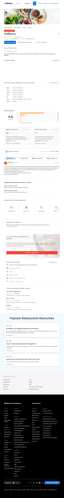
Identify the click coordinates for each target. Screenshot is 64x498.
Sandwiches (6, 384)
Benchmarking (7, 449)
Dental (15, 455)
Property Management (19, 466)
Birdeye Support (46, 433)
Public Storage (17, 469)
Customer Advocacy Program (50, 437)
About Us (34, 411)
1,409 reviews (17, 36)
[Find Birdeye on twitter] (31, 482)
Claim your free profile (31, 252)
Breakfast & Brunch (34, 389)
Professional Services (48, 413)
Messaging (6, 442)
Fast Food (5, 387)
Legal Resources (36, 439)
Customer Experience (19, 444)
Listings (6, 411)
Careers (34, 429)
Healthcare (16, 459)
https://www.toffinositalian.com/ (17, 278)
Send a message (41, 42)
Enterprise (16, 413)
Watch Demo (35, 415)
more (14, 141)
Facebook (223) (38, 158)
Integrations (7, 462)
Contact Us (35, 441)
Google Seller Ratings (7, 421)
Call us (10, 271)
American (5, 389)
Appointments (7, 432)
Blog (33, 422)
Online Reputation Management (22, 426)
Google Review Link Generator (50, 423)
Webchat (6, 427)
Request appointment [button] (14, 268)
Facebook (21, 281)
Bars (30, 384)
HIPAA (31, 489)
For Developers (46, 430)
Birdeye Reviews (36, 434)
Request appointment (26, 42)
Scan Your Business (47, 426)
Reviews (6, 413)
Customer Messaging (19, 428)
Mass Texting (7, 434)
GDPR (28, 489)
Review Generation (18, 423)
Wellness (16, 476)
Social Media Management (20, 447)
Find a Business (46, 428)
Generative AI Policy (42, 489)
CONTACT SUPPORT (52, 482)
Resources (34, 420)
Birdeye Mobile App (8, 468)
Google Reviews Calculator (49, 419)
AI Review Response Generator (50, 421)
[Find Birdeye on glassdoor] (42, 482)
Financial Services (18, 457)
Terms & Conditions (9, 489)
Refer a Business (47, 435)
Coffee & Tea (6, 382)
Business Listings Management (21, 442)
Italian (30, 382)
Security (24, 489)
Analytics (6, 460)
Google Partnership (7, 465)
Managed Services (47, 411)
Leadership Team (36, 413)
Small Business (17, 411)
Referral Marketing (18, 430)
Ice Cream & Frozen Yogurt (36, 387)
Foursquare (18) (53, 158)
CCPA (35, 489)
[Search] (34, 3)
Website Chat (17, 433)
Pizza (24, 27)
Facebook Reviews (18, 440)
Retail (15, 473)
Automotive (17, 452)
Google (13, 281)
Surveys (6, 444)
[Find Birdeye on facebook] (28, 482)
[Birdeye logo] (8, 3)
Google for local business (20, 419)
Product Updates (36, 427)
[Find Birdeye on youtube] (39, 482)
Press (33, 425)
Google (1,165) (24, 158)
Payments (6, 436)
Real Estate (17, 471)
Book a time (35, 418)
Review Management (19, 421)
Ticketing (6, 451)
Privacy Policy (18, 489)
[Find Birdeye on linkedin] (33, 482)
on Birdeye (16, 162)
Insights (6, 447)
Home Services (17, 462)
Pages (5, 418)
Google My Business (19, 437)
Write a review (42, 3)
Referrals (6, 415)
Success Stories (36, 432)
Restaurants (18, 27)
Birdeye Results (35, 436)
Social (5, 429)
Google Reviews (18, 435)
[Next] (58, 209)
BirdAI (5, 457)
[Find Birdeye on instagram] (36, 482)
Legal (15, 464)
